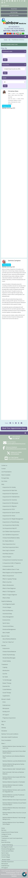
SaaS (22, 871)
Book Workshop (5, 842)
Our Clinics (4, 481)
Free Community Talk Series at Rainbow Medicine (13, 773)
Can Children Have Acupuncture (11, 531)
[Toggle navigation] (25, 36)
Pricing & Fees (5, 478)
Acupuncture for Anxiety (9, 487)
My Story (3, 830)
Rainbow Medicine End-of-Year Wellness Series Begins (13, 823)
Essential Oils (6, 686)
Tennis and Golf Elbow (7, 851)
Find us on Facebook (11, 447)
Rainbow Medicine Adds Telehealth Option (14, 769)
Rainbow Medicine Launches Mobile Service (14, 761)
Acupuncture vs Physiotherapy (11, 522)
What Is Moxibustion (8, 585)
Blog (2, 724)
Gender (4, 78)
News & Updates (5, 475)
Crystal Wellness (7, 689)
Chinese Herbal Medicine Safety (11, 538)
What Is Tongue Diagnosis (10, 594)
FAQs (2, 484)
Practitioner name (7, 51)
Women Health (6, 859)
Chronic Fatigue (7, 607)
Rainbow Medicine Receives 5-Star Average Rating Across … (14, 818)
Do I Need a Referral (8, 541)
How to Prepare (7, 557)
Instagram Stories (6, 834)
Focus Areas (6, 64)
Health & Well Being (7, 845)
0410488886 (15, 438)
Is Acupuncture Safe (8, 566)
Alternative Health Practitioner (9, 737)
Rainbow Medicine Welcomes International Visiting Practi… (14, 808)
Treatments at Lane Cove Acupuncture (11, 838)
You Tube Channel (13, 457)
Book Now (14, 9)
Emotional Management (9, 629)
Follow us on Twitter (16, 452)
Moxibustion (6, 670)
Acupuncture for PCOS (9, 509)
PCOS (4, 702)
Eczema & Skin (6, 620)
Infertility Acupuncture (7, 861)
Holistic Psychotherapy (9, 654)
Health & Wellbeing (6, 601)
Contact (3, 468)
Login (2, 5)
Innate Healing (7, 661)
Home (5, 39)
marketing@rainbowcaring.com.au (16, 443)
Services (3, 645)
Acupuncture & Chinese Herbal (9, 832)
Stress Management (8, 617)
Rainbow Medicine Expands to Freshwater (14, 782)
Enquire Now (6, 106)
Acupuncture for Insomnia (10, 500)
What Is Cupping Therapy (9, 579)
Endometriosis (6, 705)
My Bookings (14, 12)
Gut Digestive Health (7, 847)
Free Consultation (6, 740)
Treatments (4, 664)
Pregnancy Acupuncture (9, 718)
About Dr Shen (5, 636)
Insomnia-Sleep (5, 855)
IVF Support (6, 715)
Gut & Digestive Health (9, 604)
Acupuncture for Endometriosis (11, 497)
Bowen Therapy (7, 683)
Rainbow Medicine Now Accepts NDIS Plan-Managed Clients (14, 778)
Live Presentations (6, 472)
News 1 (3, 743)
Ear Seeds (5, 677)
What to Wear (6, 598)
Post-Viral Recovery (8, 610)
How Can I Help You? (8, 642)
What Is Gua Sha (7, 582)
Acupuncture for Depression (10, 493)
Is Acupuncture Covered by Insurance (13, 560)
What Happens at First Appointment (12, 572)
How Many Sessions (8, 553)
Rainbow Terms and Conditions (9, 734)
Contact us (4, 465)
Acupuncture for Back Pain (10, 490)
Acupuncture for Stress (9, 515)
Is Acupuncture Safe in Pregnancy (12, 563)
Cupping (5, 667)
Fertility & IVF (6, 711)
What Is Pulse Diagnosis (9, 588)
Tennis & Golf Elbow (8, 626)
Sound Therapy (7, 692)
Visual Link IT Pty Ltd (15, 874)
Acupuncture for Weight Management (13, 519)
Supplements (6, 696)
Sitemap (3, 727)
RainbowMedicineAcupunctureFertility (16, 449)
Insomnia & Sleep (7, 613)
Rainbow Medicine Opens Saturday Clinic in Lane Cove (14, 747)
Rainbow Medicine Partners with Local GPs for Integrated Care (14, 790)
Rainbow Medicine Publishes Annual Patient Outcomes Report (14, 803)
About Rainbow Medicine (9, 639)
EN (9, 39)
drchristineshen (15, 454)
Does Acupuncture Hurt (9, 544)
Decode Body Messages (9, 658)
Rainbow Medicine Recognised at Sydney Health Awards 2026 (13, 765)
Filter (5, 60)
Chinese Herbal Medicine (9, 651)
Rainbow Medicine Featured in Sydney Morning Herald (13, 786)
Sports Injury (6, 623)
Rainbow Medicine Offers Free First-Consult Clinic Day (14, 813)
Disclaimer (4, 731)
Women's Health (5, 699)
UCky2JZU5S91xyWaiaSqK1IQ (16, 459)
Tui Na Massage (7, 680)
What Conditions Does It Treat (11, 569)
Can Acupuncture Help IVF (10, 528)
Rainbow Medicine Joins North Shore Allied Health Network (14, 752)
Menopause (6, 708)
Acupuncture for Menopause (10, 503)
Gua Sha (5, 673)
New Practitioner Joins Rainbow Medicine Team (14, 757)
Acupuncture (6, 648)
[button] (14, 428)
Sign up (7, 5)
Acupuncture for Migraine (10, 506)
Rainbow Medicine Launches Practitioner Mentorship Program (13, 795)
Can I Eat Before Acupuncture (11, 534)
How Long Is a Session (9, 550)
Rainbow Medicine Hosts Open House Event (14, 800)
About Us (3, 840)
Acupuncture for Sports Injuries (11, 512)
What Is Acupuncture (8, 576)
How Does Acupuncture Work (11, 547)
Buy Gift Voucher (14, 15)
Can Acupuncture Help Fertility (11, 525)
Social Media (4, 836)
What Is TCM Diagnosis (9, 591)
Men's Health (6, 632)
